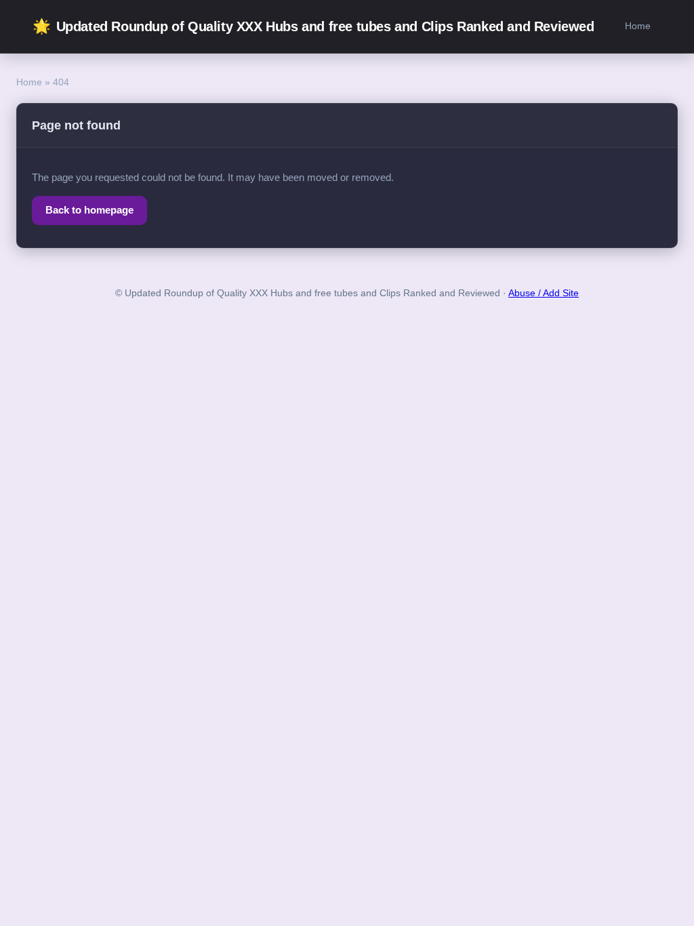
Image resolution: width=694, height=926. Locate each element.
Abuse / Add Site (543, 293)
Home (638, 25)
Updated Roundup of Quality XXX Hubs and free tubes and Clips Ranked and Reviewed (313, 26)
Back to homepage (89, 210)
